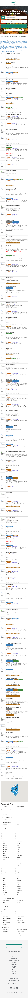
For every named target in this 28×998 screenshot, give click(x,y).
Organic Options (20, 916)
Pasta (11, 47)
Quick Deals (19, 812)
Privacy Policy (14, 958)
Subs (8, 50)
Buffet (4, 912)
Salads (6, 48)
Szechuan (14, 50)
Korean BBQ (9, 46)
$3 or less (5, 819)
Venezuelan (2, 51)
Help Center (14, 953)
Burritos (4, 41)
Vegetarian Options (21, 922)
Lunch (19, 46)
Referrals (14, 962)
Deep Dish (25, 42)
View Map (21, 29)
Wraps (14, 51)
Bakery (16, 40)
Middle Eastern (3, 47)
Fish (13, 43)
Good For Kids (20, 900)
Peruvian (13, 47)
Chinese (1, 42)
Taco (17, 50)
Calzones (11, 41)
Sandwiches (10, 48)
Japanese (2, 46)
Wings (11, 51)
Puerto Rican (24, 47)
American (5, 40)
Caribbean (19, 41)
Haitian (22, 43)
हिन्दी (14, 968)
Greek (15, 43)
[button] (16, 795)
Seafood (14, 48)
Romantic (19, 904)
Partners (14, 955)
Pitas (17, 47)
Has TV (4, 937)
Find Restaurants (14, 26)
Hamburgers (2, 45)
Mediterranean (23, 46)
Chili (26, 41)
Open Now (5, 806)
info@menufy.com (14, 980)
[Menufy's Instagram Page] (14, 988)
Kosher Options (20, 912)
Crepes (14, 42)
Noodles (7, 47)
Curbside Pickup (20, 806)
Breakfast (25, 40)
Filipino (10, 43)
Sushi (11, 50)
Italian (20, 45)
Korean (5, 46)
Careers (14, 956)
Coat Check (5, 929)
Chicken (23, 41)
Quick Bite (19, 918)
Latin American (15, 46)
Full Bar (4, 933)
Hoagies (10, 45)
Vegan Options (20, 920)
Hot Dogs (13, 45)
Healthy (6, 45)
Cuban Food (18, 42)
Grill (17, 43)
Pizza (19, 47)
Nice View (19, 902)
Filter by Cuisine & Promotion (11, 29)
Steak (6, 50)
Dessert (1, 43)
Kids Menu (5, 924)
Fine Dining (5, 904)
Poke (21, 47)
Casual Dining (6, 900)
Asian (9, 40)
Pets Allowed (19, 933)
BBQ (19, 40)
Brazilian (22, 40)
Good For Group (6, 906)
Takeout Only (19, 935)
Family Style (5, 916)
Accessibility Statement (14, 983)
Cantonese (15, 41)
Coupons (5, 814)
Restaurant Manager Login (14, 951)
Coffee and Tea (6, 42)
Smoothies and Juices (20, 48)
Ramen (1, 48)
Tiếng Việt (14, 973)
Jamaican (23, 45)
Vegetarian (22, 50)
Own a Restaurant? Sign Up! (14, 946)
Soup (4, 50)
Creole (11, 42)
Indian (17, 45)
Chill (4, 902)
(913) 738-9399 (14, 978)
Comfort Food (6, 914)
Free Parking (5, 931)
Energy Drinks (6, 43)
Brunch (1, 41)
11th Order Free (6, 812)
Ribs (4, 48)
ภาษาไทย (14, 971)
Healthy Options (6, 922)
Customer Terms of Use (14, 960)
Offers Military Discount (22, 929)
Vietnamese (7, 51)
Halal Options (5, 920)
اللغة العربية (14, 964)
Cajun (8, 41)
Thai (19, 50)
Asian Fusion (12, 40)
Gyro (20, 43)
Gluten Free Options (7, 918)
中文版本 (14, 966)
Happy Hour (5, 935)
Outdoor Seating (20, 931)
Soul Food (19, 870)
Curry (21, 42)
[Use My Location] (3, 17)
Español (14, 969)
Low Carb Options (20, 914)
